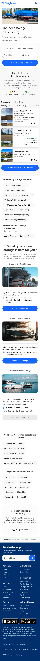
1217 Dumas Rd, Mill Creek (14, 449)
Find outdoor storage (20, 308)
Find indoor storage (20, 361)
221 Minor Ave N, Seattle (13, 444)
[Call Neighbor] (36, 3)
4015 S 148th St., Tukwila (14, 453)
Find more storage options (20, 63)
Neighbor (7, 539)
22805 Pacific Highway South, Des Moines (20, 463)
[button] (11, 55)
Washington (24, 539)
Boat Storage (15, 539)
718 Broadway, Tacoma (13, 458)
